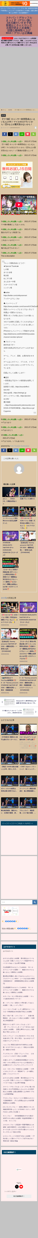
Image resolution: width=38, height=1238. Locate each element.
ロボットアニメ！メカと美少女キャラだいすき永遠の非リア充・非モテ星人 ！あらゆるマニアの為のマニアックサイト (18, 1038)
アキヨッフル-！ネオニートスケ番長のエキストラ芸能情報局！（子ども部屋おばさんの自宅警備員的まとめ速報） (19, 1100)
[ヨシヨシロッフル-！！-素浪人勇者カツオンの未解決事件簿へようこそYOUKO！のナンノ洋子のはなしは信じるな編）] (19, 1109)
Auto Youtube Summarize (19, 446)
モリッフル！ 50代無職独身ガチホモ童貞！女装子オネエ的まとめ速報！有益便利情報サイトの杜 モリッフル (18, 1118)
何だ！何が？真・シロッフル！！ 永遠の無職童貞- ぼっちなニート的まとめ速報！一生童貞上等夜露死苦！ (19, 1018)
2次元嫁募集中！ (19, 1196)
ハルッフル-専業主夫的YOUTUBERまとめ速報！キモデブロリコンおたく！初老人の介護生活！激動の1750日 (18, 1047)
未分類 (3, 115)
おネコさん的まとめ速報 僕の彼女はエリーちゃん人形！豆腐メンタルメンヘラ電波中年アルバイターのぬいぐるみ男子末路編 (18, 961)
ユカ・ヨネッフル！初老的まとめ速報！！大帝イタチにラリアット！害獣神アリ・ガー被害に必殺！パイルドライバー (18, 1071)
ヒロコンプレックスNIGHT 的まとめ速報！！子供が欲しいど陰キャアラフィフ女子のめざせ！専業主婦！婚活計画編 (19, 1138)
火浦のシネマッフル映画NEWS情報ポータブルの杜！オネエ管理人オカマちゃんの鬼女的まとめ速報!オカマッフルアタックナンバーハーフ (18, 1062)
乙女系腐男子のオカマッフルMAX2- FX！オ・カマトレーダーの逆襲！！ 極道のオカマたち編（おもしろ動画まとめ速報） (19, 970)
